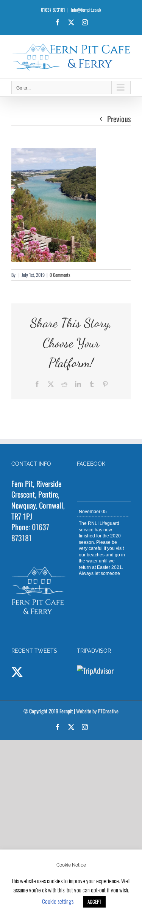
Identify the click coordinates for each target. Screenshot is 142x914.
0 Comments (60, 275)
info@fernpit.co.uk (86, 9)
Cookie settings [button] (57, 901)
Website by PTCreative (97, 711)
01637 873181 (30, 532)
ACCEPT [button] (94, 901)
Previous (119, 118)
